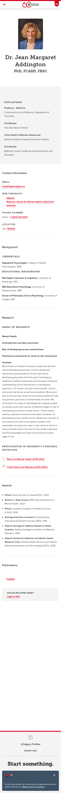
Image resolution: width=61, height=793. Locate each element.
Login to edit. (13, 596)
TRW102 (11, 228)
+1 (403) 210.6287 (19, 217)
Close (54, 777)
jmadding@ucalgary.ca (13, 186)
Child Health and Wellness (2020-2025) (27, 467)
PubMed (10, 579)
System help (30, 750)
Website (10, 198)
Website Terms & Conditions (34, 786)
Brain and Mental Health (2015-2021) (25, 459)
